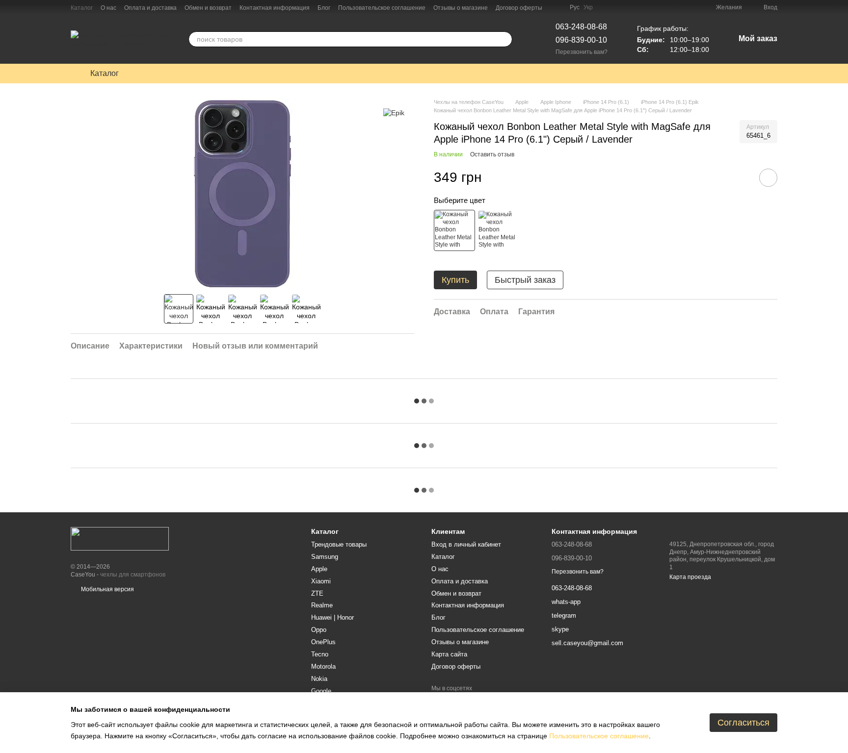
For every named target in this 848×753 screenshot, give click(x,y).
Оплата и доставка (150, 7)
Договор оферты (519, 7)
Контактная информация (274, 7)
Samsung (324, 556)
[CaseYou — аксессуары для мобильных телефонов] (120, 538)
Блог (324, 7)
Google (321, 691)
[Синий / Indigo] (498, 230)
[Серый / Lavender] (454, 230)
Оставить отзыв (492, 154)
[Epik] (394, 112)
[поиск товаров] (504, 39)
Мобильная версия (107, 589)
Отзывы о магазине (460, 7)
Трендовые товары (339, 544)
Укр (588, 7)
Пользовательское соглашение (381, 7)
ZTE (317, 593)
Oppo (318, 629)
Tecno (319, 654)
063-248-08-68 (581, 27)
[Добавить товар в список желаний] (768, 178)
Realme (322, 605)
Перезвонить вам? (582, 52)
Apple (319, 569)
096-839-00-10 (581, 40)
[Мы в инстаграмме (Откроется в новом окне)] (556, 7)
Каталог (82, 7)
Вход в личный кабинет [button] (466, 544)
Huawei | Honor (332, 617)
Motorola (323, 666)
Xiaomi (321, 581)
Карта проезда (690, 577)
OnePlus (323, 642)
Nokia (319, 678)
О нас (108, 7)
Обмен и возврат (208, 7)
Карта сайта (449, 654)
